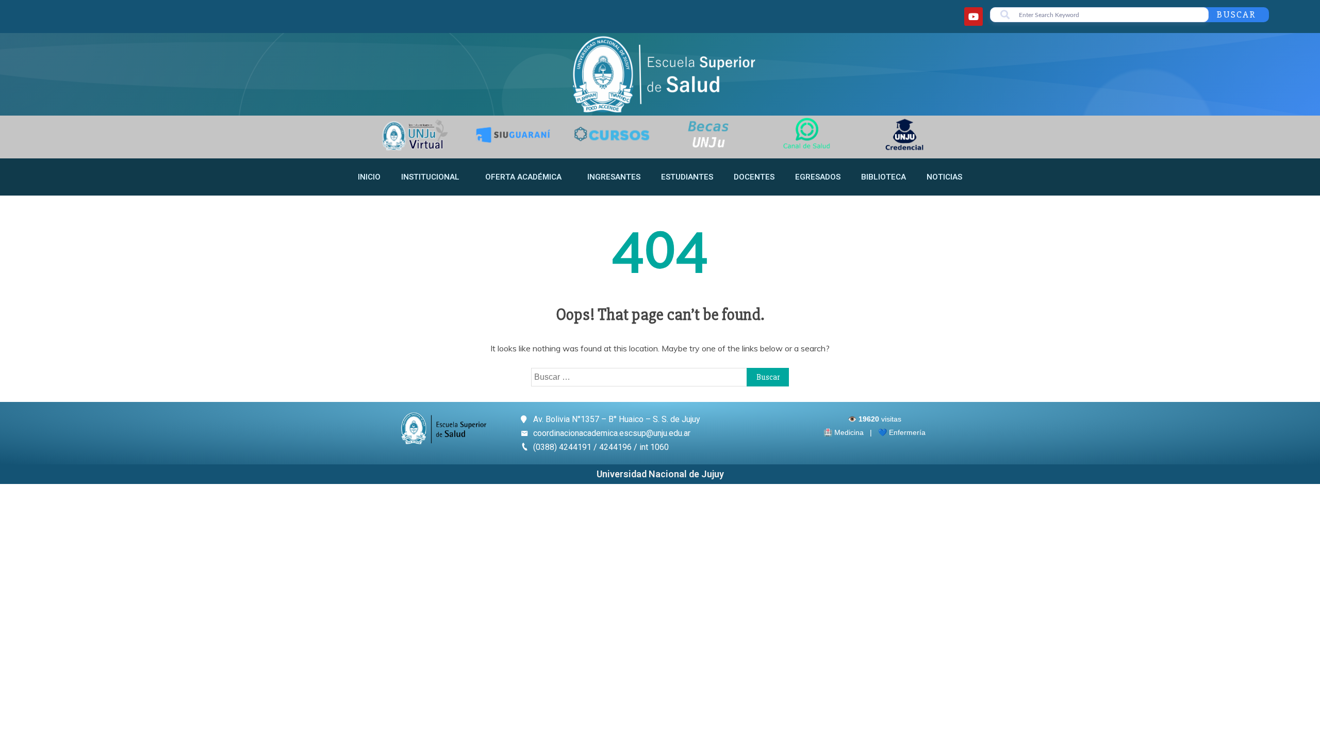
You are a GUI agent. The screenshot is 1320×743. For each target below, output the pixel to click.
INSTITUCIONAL (430, 177)
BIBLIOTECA (883, 177)
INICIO (369, 177)
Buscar (1236, 14)
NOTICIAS (944, 177)
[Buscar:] (660, 377)
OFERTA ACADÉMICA (523, 177)
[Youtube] (973, 16)
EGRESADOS (817, 177)
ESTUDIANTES (687, 177)
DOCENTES (754, 177)
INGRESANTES (613, 177)
